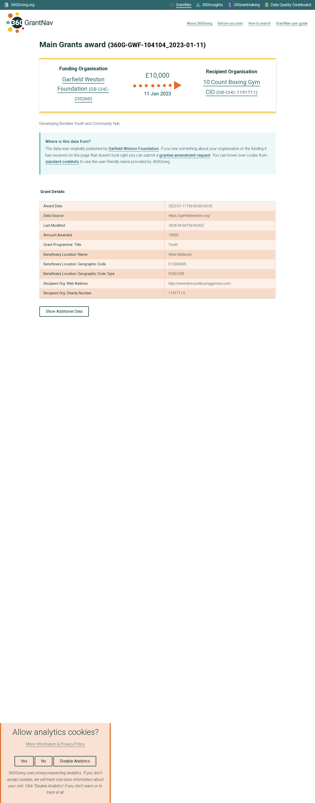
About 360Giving (199, 23)
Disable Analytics (75, 761)
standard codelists (62, 161)
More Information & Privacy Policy (55, 744)
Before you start (230, 23)
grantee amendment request (184, 155)
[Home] (29, 23)
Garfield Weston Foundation (83, 89)
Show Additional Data (64, 311)
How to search (260, 23)
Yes (24, 761)
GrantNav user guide (292, 23)
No (43, 761)
